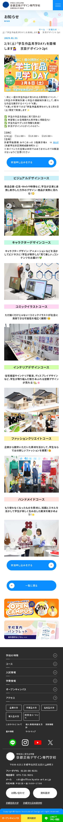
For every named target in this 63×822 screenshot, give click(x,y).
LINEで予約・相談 (54, 818)
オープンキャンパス (10, 818)
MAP (56, 142)
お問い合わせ (17, 793)
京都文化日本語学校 (32, 802)
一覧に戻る (31, 585)
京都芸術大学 (12, 802)
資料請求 (45, 793)
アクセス (10, 697)
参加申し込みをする (22, 162)
